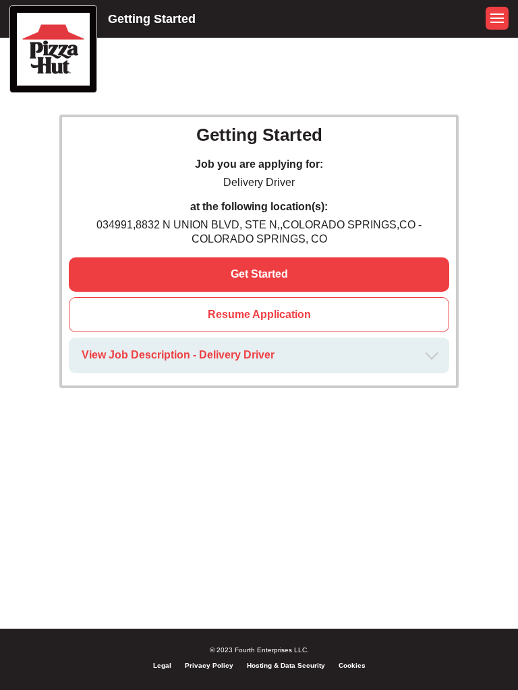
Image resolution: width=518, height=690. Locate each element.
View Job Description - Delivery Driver (178, 354)
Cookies (352, 665)
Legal (162, 665)
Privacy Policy (209, 665)
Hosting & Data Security (286, 665)
